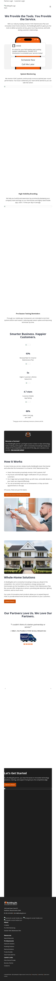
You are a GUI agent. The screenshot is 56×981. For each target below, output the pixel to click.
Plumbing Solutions (9, 946)
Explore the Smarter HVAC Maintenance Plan (17, 495)
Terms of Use (28, 974)
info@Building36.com (20, 913)
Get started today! (17, 450)
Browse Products (9, 601)
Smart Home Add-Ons (9, 955)
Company (6, 925)
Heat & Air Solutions (9, 943)
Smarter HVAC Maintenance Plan (12, 930)
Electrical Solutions (9, 949)
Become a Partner (10, 785)
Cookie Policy (40, 974)
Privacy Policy (34, 974)
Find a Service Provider (10, 960)
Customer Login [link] (19, 1)
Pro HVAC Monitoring (9, 928)
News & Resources (9, 938)
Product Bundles (8, 952)
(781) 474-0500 (9, 913)
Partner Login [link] (8, 1)
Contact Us (7, 966)
